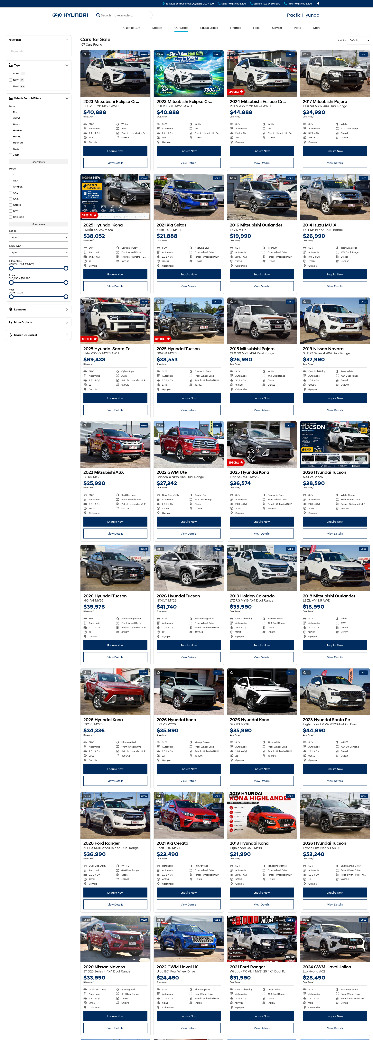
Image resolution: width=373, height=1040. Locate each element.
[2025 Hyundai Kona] (115, 197)
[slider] (11, 268)
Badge (12, 230)
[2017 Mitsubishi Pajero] (335, 73)
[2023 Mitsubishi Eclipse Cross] (115, 73)
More (317, 27)
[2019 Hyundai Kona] (262, 815)
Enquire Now (115, 150)
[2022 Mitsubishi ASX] (115, 444)
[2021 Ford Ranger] (262, 939)
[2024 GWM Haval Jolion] (335, 939)
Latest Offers (209, 27)
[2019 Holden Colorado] (262, 568)
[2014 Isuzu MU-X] (335, 197)
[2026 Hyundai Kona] (115, 691)
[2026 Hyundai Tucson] (335, 444)
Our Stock (181, 27)
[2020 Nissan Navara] (115, 939)
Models (157, 27)
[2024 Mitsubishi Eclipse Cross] (262, 73)
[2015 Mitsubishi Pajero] (262, 321)
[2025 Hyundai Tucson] (189, 321)
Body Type (15, 245)
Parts (297, 27)
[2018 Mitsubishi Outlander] (335, 568)
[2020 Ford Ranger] (115, 815)
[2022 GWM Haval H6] (189, 939)
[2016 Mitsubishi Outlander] (262, 197)
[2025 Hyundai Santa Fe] (115, 321)
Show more (39, 161)
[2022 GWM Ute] (189, 444)
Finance (235, 27)
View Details (115, 162)
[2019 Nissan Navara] (335, 321)
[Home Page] (70, 15)
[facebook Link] (318, 3)
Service (277, 27)
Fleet (256, 27)
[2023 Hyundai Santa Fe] (335, 691)
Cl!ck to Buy (131, 27)
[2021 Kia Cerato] (189, 815)
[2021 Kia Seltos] (189, 197)
